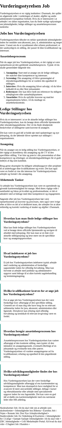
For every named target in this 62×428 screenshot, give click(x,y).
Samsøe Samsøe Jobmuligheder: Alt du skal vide (36, 418)
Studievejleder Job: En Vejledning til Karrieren (22, 416)
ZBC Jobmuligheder (9, 421)
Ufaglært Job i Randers (17, 424)
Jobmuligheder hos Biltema (28, 410)
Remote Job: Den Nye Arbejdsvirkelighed (27, 413)
